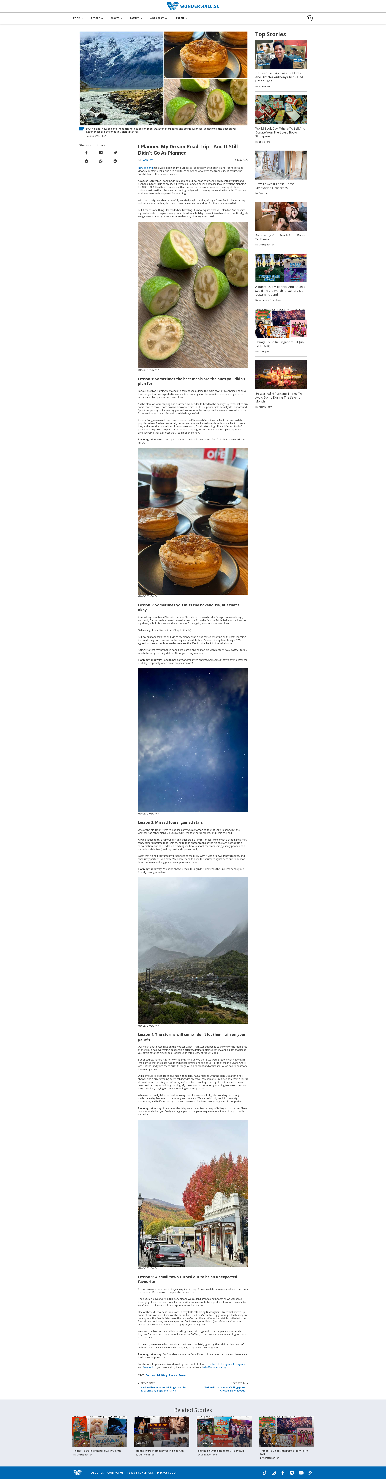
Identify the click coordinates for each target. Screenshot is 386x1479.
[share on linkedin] (101, 153)
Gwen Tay (147, 160)
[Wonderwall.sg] (193, 6)
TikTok (216, 1364)
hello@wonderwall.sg (214, 1367)
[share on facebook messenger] (115, 161)
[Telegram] (292, 1473)
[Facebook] (282, 1473)
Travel (182, 1375)
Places (173, 1375)
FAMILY (134, 18)
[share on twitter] (115, 153)
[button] (78, 18)
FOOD (76, 18)
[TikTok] (264, 1473)
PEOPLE (95, 18)
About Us (97, 1472)
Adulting (162, 1375)
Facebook (148, 1367)
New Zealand (145, 167)
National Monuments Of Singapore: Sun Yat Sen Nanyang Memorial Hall (164, 1387)
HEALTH (179, 18)
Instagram (239, 1364)
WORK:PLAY (157, 18)
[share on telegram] (87, 161)
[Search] (309, 18)
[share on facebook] (87, 153)
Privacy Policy (167, 1472)
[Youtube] (301, 1473)
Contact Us (115, 1472)
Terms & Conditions (140, 1472)
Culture (150, 1375)
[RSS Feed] (310, 1473)
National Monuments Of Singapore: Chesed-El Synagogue (224, 1387)
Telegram (226, 1364)
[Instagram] (273, 1473)
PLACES (115, 18)
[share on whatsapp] (101, 161)
